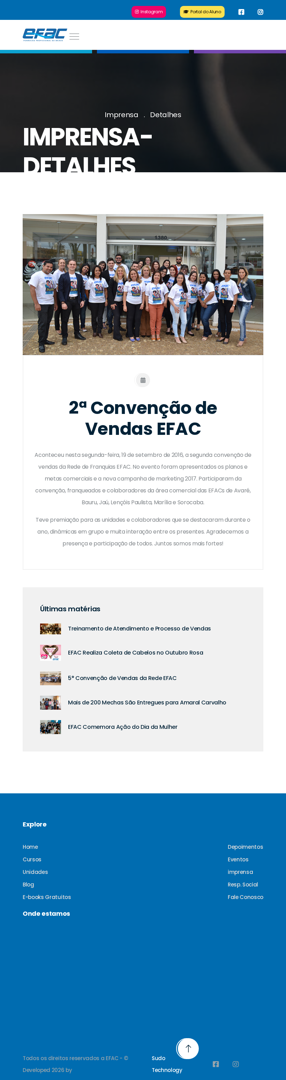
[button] (41, 284)
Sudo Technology (167, 1064)
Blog (28, 884)
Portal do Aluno (205, 12)
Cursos (32, 859)
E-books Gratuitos (47, 897)
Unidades (35, 872)
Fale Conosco (245, 897)
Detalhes (165, 115)
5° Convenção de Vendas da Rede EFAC (122, 678)
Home (30, 847)
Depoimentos (245, 847)
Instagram (151, 12)
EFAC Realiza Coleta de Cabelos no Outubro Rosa (135, 653)
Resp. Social (243, 884)
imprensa (240, 872)
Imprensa (121, 115)
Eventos (238, 859)
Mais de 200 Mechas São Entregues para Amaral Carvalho (147, 702)
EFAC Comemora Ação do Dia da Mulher (123, 727)
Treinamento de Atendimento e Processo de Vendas (139, 629)
